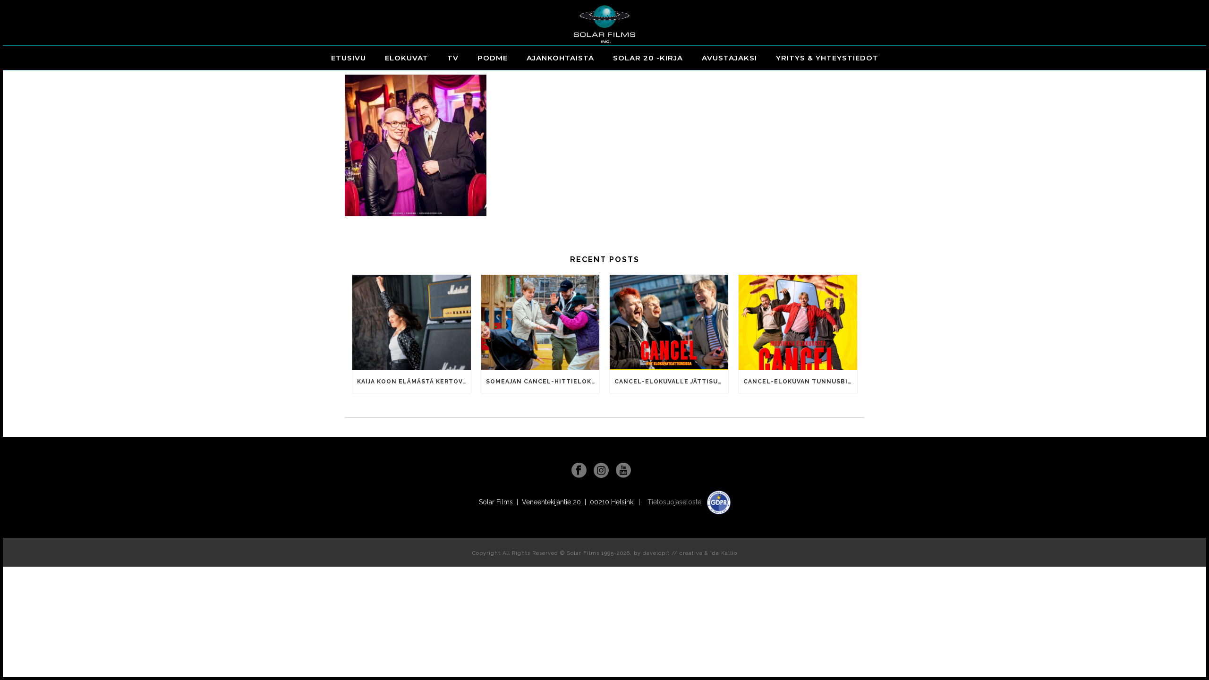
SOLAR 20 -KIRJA (648, 57)
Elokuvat (406, 57)
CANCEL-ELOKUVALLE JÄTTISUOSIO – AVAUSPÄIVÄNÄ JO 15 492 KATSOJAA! (671, 381)
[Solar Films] (604, 24)
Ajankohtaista (560, 57)
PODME (492, 57)
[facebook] (579, 471)
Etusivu (348, 57)
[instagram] (601, 471)
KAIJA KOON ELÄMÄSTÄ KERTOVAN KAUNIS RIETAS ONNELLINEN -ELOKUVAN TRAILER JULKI (414, 381)
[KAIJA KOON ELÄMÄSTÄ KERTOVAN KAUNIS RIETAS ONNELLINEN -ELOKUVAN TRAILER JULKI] (411, 322)
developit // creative (673, 553)
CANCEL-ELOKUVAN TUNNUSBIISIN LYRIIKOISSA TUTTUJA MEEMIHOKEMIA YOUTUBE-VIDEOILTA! (800, 381)
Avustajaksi (729, 57)
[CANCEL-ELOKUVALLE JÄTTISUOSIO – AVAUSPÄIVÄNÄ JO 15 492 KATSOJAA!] (669, 322)
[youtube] (623, 471)
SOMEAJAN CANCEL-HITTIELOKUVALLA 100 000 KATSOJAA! (543, 381)
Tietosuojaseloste (675, 502)
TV (453, 57)
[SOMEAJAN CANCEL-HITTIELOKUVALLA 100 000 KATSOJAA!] (540, 322)
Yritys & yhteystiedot (827, 57)
